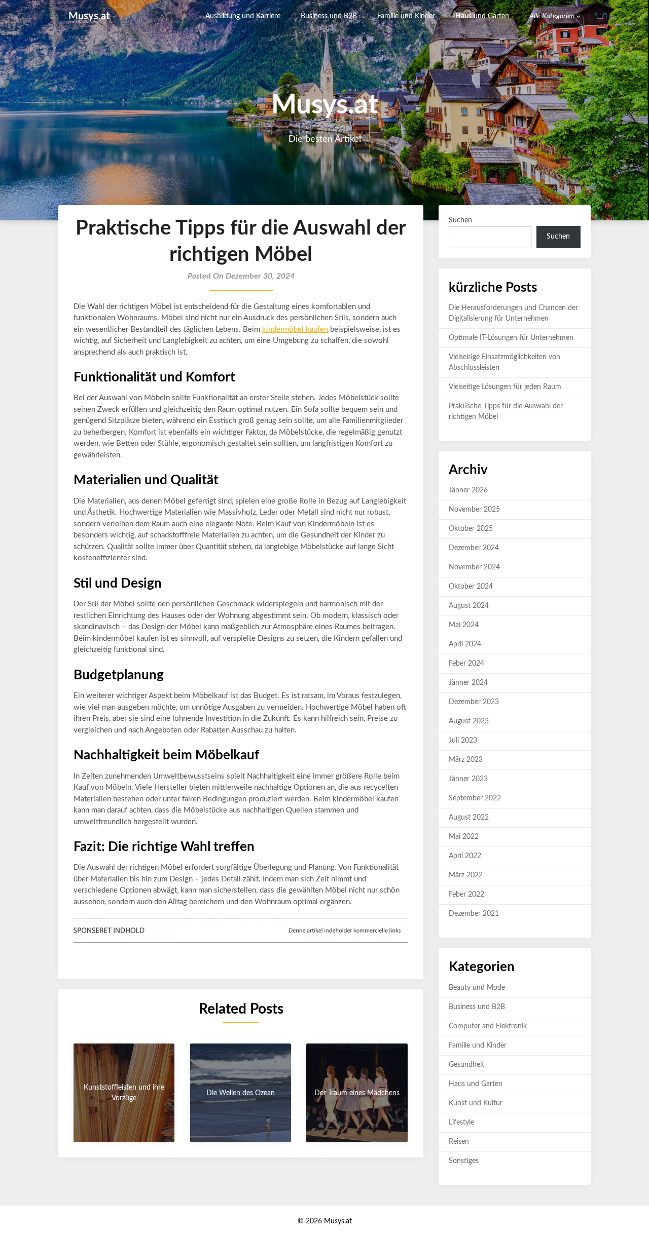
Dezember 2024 (474, 548)
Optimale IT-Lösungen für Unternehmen (511, 337)
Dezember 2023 (474, 702)
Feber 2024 (466, 663)
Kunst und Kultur (475, 1103)
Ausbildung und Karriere (242, 16)
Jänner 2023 (468, 779)
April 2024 (465, 644)
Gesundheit (466, 1064)
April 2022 (465, 856)
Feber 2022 (466, 894)
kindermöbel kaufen (295, 329)
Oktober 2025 (471, 528)
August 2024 (469, 605)
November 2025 (474, 509)
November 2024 (474, 567)
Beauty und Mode (477, 987)
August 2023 (469, 721)
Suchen (460, 220)
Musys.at (89, 16)
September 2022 (475, 798)
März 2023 (466, 759)
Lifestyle (461, 1122)
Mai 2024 (464, 625)
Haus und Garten (482, 16)
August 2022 (469, 817)
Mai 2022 (464, 836)
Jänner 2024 (468, 682)
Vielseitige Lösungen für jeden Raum (505, 387)
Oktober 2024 (471, 586)
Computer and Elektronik (488, 1026)
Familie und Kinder (406, 16)
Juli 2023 (463, 740)
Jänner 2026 (468, 490)
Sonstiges (464, 1161)
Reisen (459, 1141)
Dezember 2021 (474, 913)
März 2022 (466, 875)
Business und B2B (329, 16)
